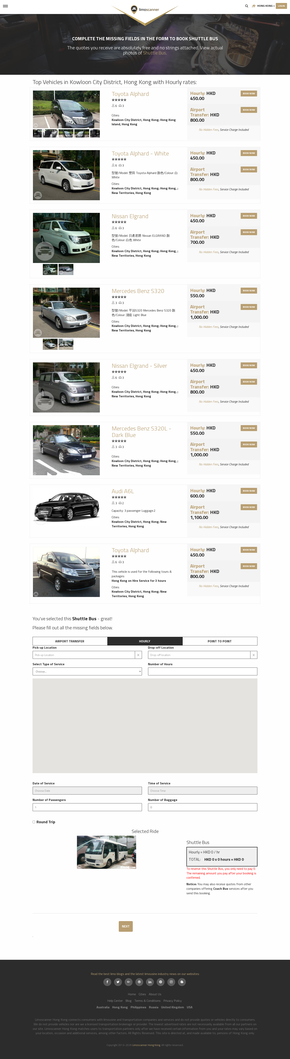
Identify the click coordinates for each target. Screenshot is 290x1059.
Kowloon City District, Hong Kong (135, 119)
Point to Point (220, 641)
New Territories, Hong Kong (131, 192)
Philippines (138, 1007)
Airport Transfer (69, 641)
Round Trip (45, 822)
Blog (128, 1000)
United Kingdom (172, 1007)
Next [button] (97, 132)
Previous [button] (35, 132)
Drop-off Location (161, 647)
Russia (153, 1007)
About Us (155, 994)
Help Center (115, 1000)
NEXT (126, 926)
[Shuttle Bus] (107, 852)
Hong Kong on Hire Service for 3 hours (139, 580)
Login (281, 6)
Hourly (144, 641)
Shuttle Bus (154, 52)
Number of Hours (160, 664)
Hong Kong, (168, 188)
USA (190, 1007)
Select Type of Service (49, 664)
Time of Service (159, 783)
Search (247, 6)
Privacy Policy (172, 1000)
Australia (102, 1007)
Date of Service (44, 783)
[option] (66, 109)
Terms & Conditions (147, 1000)
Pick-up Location (45, 647)
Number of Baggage (162, 800)
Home (132, 994)
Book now (249, 93)
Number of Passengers (49, 800)
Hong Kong (265, 6)
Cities (142, 994)
